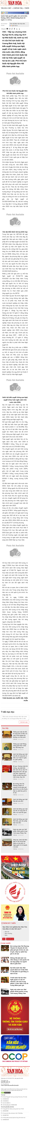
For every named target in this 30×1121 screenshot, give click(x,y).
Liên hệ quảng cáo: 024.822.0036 (10, 1104)
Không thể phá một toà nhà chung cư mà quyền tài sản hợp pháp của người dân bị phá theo (19, 961)
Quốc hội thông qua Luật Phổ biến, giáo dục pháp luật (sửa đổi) (20, 821)
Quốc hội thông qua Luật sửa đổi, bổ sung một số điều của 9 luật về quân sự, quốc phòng (20, 757)
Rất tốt (7, 931)
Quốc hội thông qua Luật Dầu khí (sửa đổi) (20, 800)
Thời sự (15, 739)
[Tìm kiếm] (27, 3)
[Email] (9, 29)
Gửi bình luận (24, 722)
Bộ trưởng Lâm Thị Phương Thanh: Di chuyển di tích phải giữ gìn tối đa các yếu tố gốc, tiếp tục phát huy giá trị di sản (20, 788)
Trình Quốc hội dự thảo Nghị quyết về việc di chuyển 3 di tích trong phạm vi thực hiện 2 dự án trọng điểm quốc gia (19, 981)
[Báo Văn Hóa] (15, 1071)
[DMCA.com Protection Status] (6, 1092)
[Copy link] (12, 29)
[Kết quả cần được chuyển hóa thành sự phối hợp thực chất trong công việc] (7, 768)
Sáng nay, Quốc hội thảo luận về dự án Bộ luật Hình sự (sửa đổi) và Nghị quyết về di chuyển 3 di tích (20, 843)
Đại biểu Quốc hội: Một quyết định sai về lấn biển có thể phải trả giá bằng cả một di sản (19, 971)
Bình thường (8, 933)
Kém (6, 935)
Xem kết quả (10, 939)
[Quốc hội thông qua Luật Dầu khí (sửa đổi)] (7, 802)
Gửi (4, 939)
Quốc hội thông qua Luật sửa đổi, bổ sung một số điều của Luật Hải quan (20, 810)
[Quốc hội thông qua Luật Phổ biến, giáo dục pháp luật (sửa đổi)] (7, 821)
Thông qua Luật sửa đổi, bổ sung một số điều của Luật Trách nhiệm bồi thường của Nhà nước (20, 734)
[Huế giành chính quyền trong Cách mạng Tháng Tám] (7, 832)
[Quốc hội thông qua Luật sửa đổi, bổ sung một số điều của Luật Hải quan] (7, 811)
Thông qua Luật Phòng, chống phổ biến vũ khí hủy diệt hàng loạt (20, 745)
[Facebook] (7, 29)
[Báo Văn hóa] (15, 3)
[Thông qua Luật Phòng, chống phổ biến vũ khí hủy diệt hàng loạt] (7, 746)
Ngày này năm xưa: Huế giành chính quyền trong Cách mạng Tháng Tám (20, 831)
